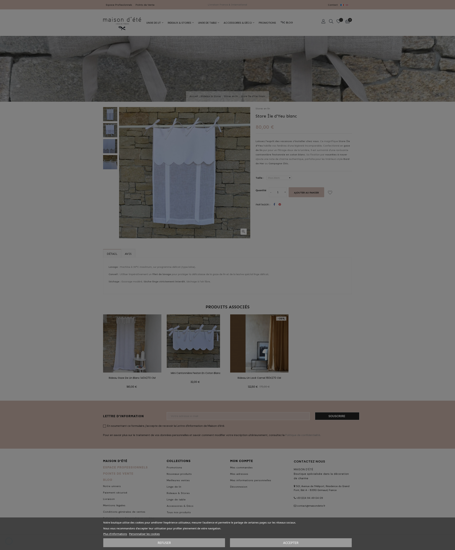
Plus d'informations (115, 534)
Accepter (290, 543)
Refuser (164, 543)
